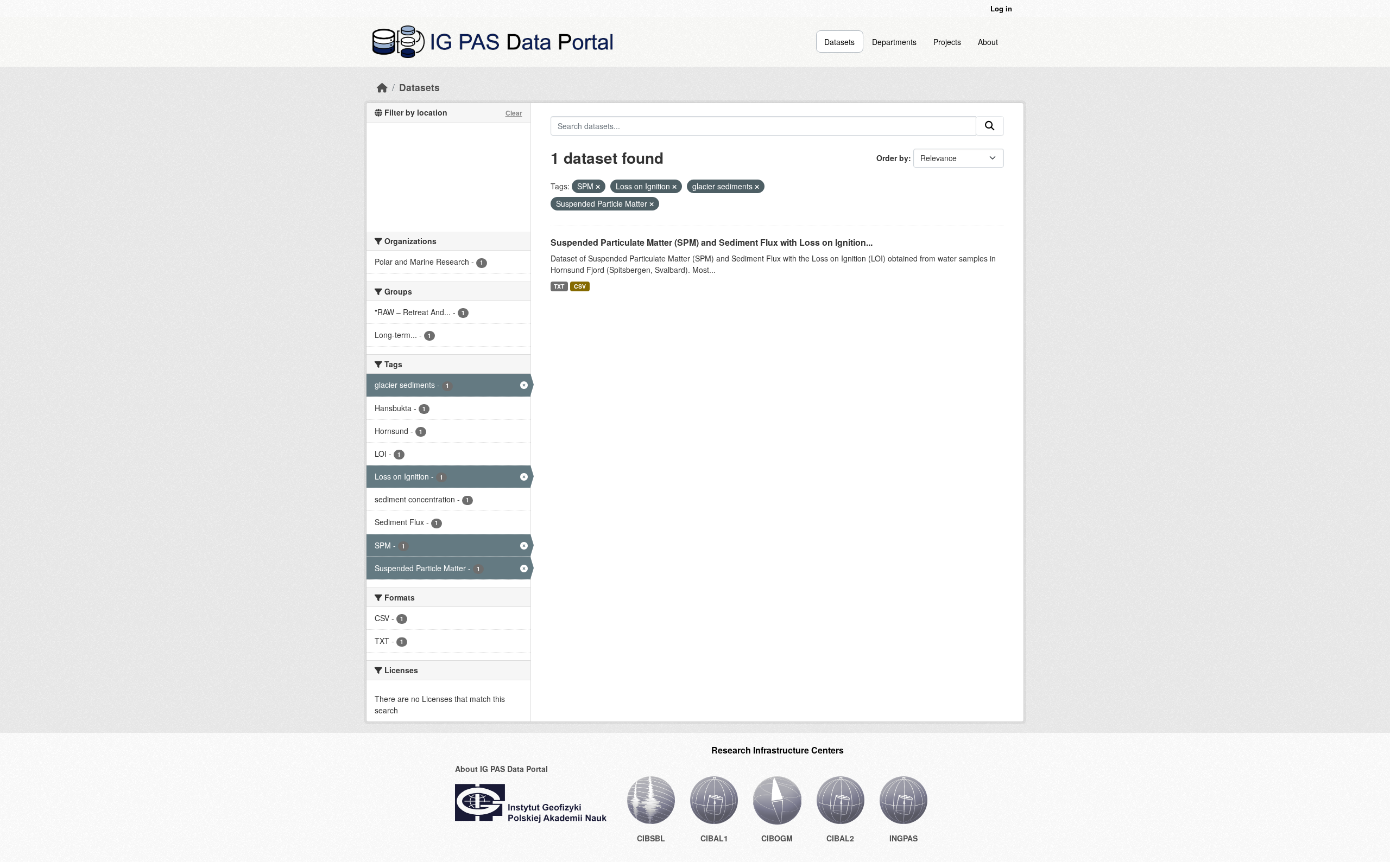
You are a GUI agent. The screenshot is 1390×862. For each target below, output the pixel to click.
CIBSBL (651, 838)
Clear (514, 113)
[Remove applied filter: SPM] (598, 186)
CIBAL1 (714, 838)
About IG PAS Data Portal (501, 768)
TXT (559, 286)
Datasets (839, 41)
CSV (580, 286)
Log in (1001, 8)
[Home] (382, 87)
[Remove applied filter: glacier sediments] (757, 186)
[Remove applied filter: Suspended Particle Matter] (651, 204)
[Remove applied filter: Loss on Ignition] (674, 186)
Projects (947, 41)
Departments (894, 41)
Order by (892, 157)
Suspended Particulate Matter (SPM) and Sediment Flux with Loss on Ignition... (712, 242)
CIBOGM (777, 838)
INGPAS (903, 838)
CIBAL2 (840, 838)
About (988, 41)
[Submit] (990, 126)
